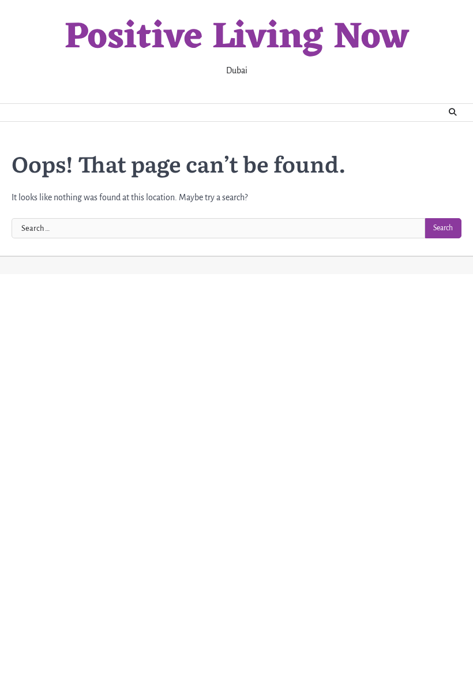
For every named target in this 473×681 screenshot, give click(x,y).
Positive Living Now (237, 38)
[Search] (452, 112)
